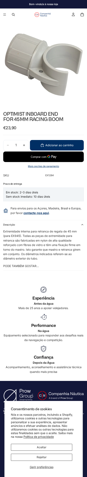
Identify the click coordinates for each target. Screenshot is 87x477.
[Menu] (4, 14)
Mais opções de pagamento (43, 166)
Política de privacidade (38, 436)
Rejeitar (42, 457)
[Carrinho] (82, 14)
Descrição (9, 224)
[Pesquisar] (13, 14)
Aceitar (41, 447)
